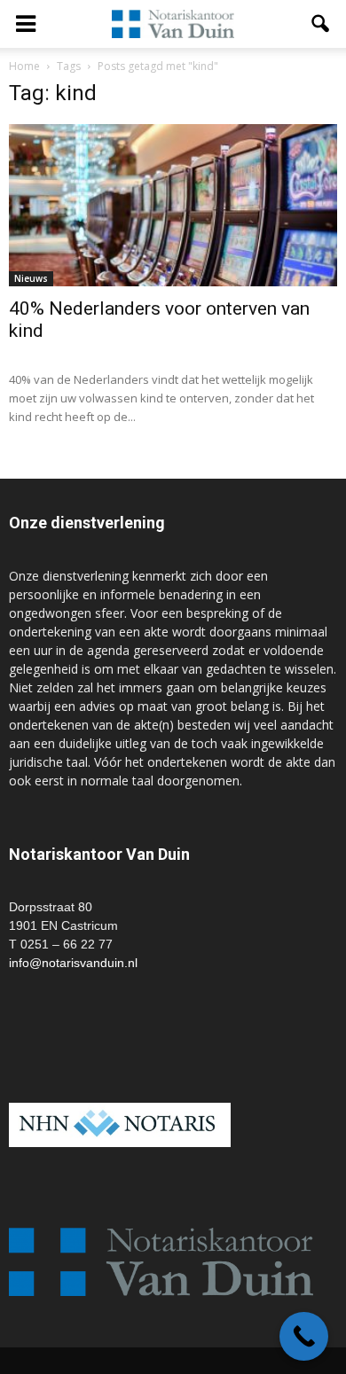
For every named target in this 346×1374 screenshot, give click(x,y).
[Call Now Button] (303, 1336)
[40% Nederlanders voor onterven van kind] (173, 205)
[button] (321, 24)
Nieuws (31, 278)
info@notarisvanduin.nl (73, 963)
